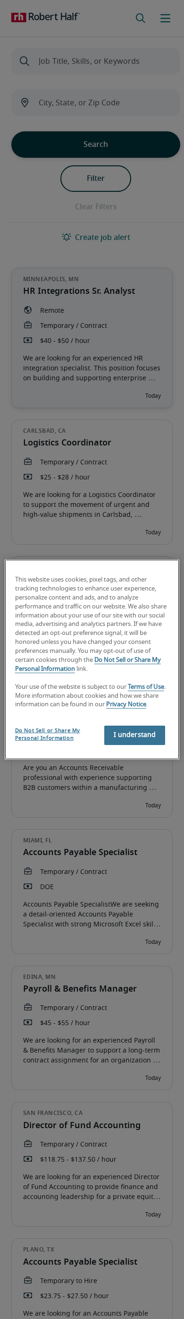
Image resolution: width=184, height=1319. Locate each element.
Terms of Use (146, 687)
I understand (135, 735)
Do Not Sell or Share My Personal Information (47, 734)
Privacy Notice (126, 705)
